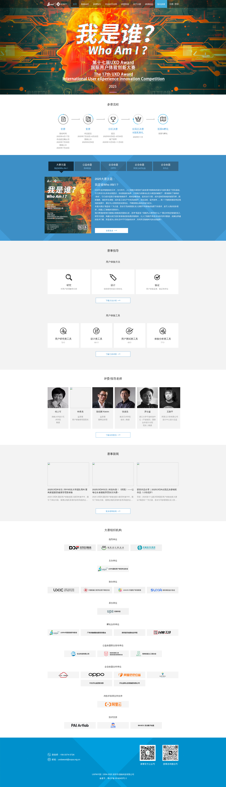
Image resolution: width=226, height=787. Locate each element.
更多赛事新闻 (111, 511)
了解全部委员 (111, 435)
